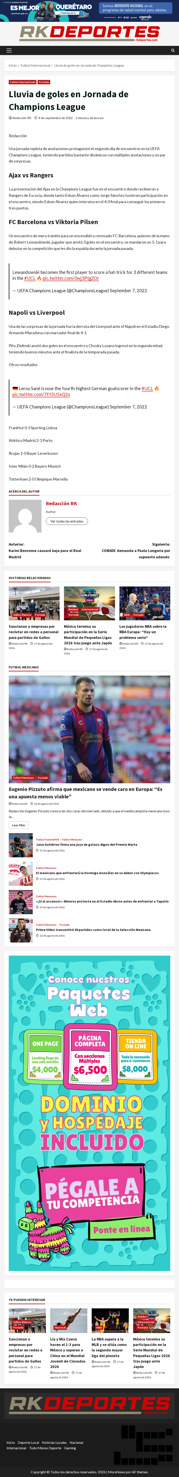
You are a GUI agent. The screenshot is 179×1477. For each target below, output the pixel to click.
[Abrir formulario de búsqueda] (173, 50)
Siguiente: (136, 550)
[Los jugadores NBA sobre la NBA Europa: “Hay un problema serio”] (144, 603)
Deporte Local (28, 1442)
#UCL (30, 278)
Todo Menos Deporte (45, 1448)
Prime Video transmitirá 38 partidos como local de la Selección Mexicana (21, 930)
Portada (44, 82)
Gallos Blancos (22, 614)
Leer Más (20, 826)
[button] (9, 50)
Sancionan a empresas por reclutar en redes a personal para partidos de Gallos (34, 632)
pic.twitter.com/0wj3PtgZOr (71, 278)
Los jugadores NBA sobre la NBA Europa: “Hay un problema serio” (143, 632)
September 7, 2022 (128, 290)
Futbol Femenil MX (48, 839)
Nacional (60, 1327)
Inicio (11, 1442)
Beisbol (73, 609)
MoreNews (116, 1472)
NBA (127, 614)
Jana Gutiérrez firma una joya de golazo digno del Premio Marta (21, 845)
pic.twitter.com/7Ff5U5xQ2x (41, 394)
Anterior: (45, 550)
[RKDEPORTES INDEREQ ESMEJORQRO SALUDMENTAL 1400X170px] (89, 10)
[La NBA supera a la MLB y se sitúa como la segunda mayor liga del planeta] (110, 1320)
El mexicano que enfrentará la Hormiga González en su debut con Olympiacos (21, 874)
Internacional (90, 609)
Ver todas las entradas (66, 521)
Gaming (70, 1448)
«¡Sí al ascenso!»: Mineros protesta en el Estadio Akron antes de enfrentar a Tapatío (21, 902)
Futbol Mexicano (23, 777)
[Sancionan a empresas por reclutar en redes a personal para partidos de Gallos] (34, 603)
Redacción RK (21, 118)
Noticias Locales (54, 1442)
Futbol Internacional (22, 82)
